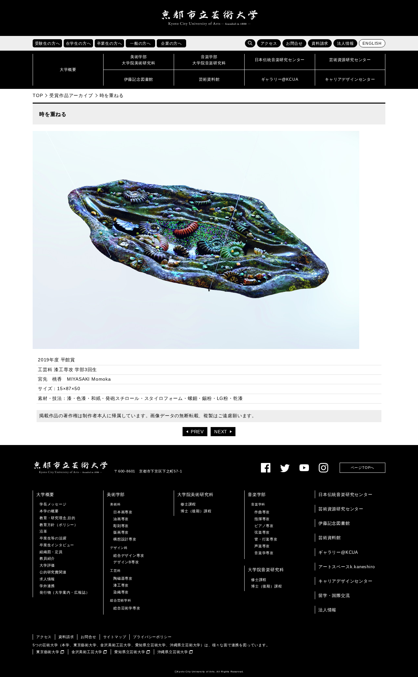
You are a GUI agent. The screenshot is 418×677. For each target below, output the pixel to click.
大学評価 (47, 565)
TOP (38, 95)
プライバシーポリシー (152, 637)
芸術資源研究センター (340, 508)
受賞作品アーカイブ (71, 95)
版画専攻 (121, 532)
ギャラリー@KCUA (338, 552)
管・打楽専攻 (266, 539)
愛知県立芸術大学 (129, 652)
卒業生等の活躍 (53, 538)
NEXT (220, 431)
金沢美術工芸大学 (87, 652)
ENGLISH (372, 43)
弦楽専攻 (262, 532)
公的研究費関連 (53, 572)
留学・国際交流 (334, 595)
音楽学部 (257, 494)
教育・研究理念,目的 (57, 518)
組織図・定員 (51, 552)
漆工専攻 (121, 585)
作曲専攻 (262, 512)
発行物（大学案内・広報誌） (64, 592)
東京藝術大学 (47, 652)
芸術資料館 (329, 537)
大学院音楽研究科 (266, 569)
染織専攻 (121, 592)
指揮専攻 (262, 519)
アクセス (269, 43)
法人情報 (345, 43)
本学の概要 (49, 511)
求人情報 (47, 579)
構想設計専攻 (125, 539)
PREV (197, 431)
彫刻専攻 (121, 526)
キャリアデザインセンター (345, 581)
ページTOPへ (363, 468)
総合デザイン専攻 (128, 555)
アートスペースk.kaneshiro (346, 566)
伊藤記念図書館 (334, 523)
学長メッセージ (53, 504)
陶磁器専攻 (123, 578)
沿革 (43, 531)
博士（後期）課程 (196, 511)
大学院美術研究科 (195, 494)
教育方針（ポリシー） (59, 525)
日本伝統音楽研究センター (345, 494)
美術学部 (116, 494)
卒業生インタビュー (57, 545)
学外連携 (47, 586)
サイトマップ (114, 637)
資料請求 (320, 43)
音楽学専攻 (264, 553)
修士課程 (188, 504)
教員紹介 (47, 558)
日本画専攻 (123, 512)
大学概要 (45, 494)
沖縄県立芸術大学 (172, 652)
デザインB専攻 (126, 562)
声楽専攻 (262, 546)
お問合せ (294, 43)
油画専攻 (121, 519)
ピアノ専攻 (264, 526)
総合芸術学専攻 (126, 608)
